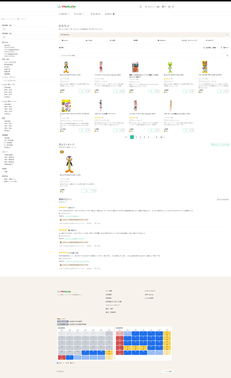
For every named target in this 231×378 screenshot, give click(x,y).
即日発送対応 (8, 64)
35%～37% (8, 111)
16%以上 (7, 130)
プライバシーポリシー (113, 305)
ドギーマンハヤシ (105, 120)
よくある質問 (149, 298)
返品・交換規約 (111, 312)
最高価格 (6, 33)
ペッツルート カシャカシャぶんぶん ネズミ (77, 261)
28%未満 (7, 104)
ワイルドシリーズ (78, 121)
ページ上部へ (169, 371)
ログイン (151, 7)
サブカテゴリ (65, 35)
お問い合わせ (149, 294)
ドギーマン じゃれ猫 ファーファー (75, 238)
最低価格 (6, 25)
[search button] (227, 55)
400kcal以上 (8, 164)
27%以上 (7, 97)
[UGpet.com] (66, 6)
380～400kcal (9, 162)
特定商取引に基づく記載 (114, 301)
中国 (5, 172)
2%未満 (6, 138)
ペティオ (213, 81)
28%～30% (8, 107)
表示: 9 (225, 47)
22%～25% (8, 92)
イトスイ (137, 82)
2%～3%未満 (8, 140)
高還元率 (7, 72)
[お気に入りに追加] (88, 91)
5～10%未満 (8, 145)
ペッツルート (104, 81)
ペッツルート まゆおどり (72, 216)
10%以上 (7, 147)
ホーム (3, 19)
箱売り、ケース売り (10, 181)
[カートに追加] (82, 91)
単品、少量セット (10, 179)
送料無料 (7, 74)
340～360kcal (9, 157)
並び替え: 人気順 (211, 47)
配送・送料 (109, 309)
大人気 (6, 67)
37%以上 (7, 114)
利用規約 (109, 298)
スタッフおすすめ (10, 62)
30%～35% (8, 109)
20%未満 (7, 87)
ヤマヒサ (206, 81)
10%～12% (8, 123)
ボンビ (67, 81)
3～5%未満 (8, 143)
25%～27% (8, 94)
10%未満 (7, 121)
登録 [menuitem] (158, 7)
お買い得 (7, 69)
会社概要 (109, 294)
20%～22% (8, 90)
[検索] (140, 7)
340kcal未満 (8, 155)
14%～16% (8, 128)
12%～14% (8, 126)
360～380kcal (9, 159)
